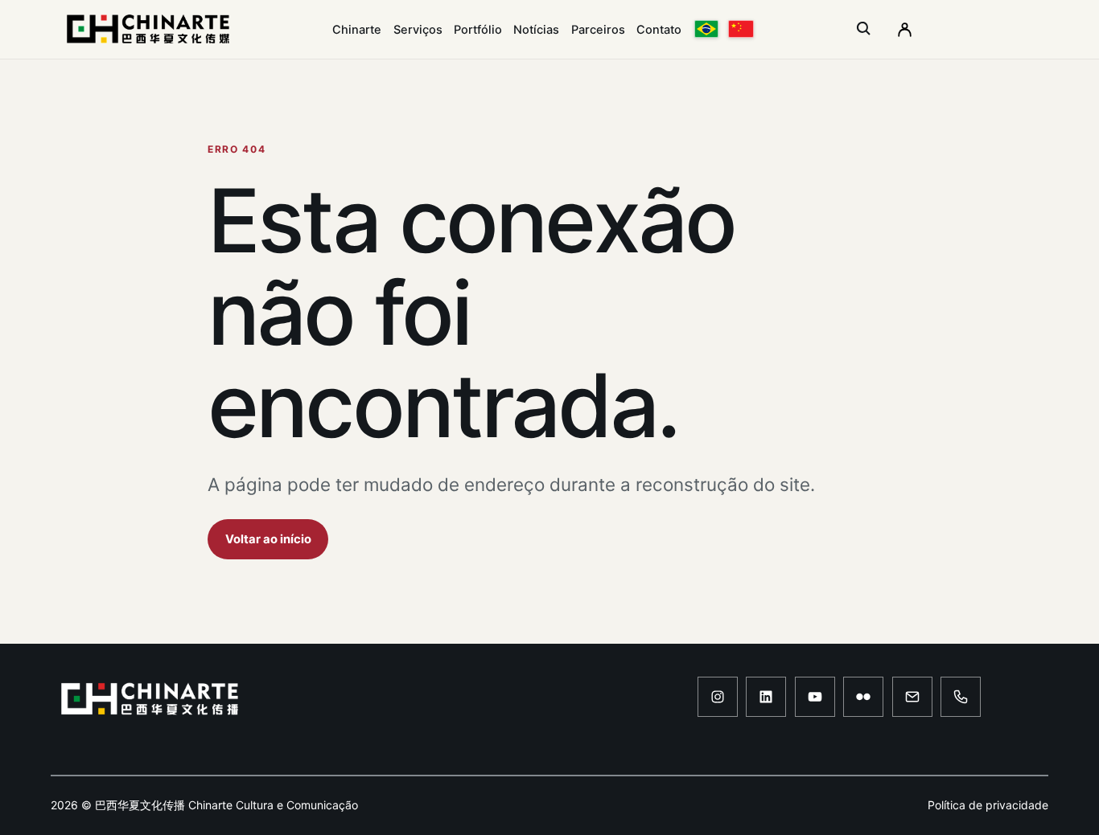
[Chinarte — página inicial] (148, 29)
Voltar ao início (268, 539)
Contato (658, 30)
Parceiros (598, 30)
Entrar (905, 29)
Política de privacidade (988, 805)
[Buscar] (864, 29)
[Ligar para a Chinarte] (960, 696)
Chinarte (356, 30)
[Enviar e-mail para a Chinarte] (912, 696)
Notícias (536, 30)
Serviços (417, 30)
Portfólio (478, 30)
